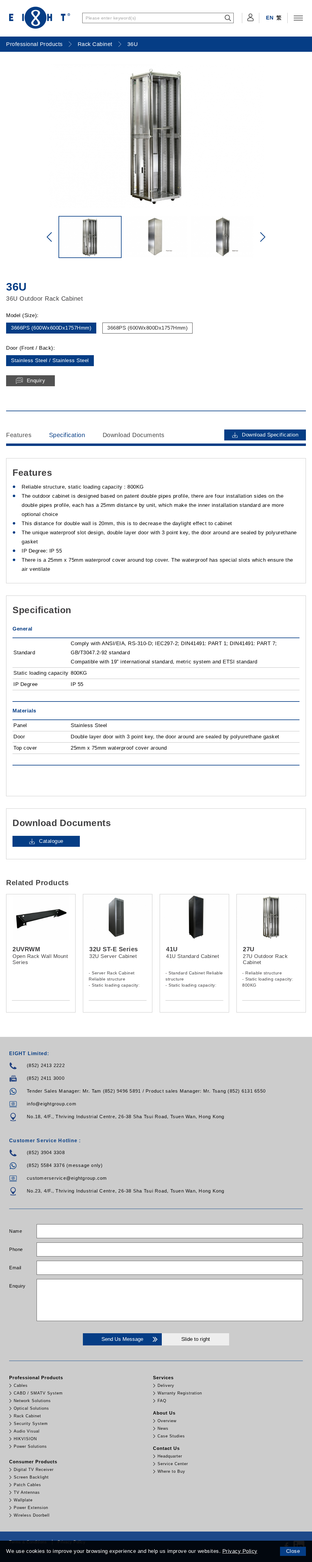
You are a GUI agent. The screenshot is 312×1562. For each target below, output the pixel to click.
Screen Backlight (31, 1477)
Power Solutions (30, 1446)
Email (15, 1267)
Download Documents (134, 435)
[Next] (263, 237)
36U (132, 44)
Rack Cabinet (95, 44)
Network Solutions (32, 1400)
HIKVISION (25, 1439)
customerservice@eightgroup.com (67, 1178)
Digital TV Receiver (34, 1469)
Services (163, 1377)
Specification (67, 435)
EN (269, 18)
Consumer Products (33, 1461)
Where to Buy (171, 1471)
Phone (16, 1249)
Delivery (166, 1385)
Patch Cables (27, 1484)
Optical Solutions (31, 1408)
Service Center (173, 1463)
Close (293, 1551)
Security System (31, 1423)
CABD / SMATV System (38, 1393)
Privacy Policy (239, 1551)
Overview (167, 1421)
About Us (164, 1412)
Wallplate (23, 1500)
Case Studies (171, 1436)
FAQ (162, 1400)
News (163, 1428)
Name (15, 1231)
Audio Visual (27, 1431)
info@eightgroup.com (51, 1103)
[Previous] (49, 237)
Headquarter (170, 1456)
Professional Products (34, 44)
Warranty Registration (180, 1393)
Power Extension (31, 1507)
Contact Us (166, 1448)
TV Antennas (27, 1492)
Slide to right (195, 1339)
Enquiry (17, 1285)
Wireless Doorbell (32, 1515)
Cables (21, 1385)
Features (18, 435)
